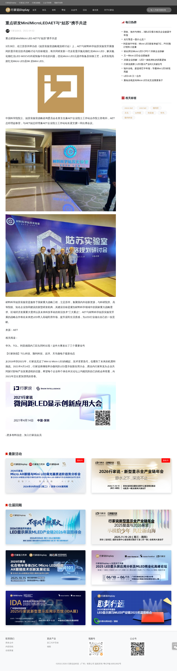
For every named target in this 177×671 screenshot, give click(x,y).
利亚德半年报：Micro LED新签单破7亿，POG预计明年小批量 (147, 45)
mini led (142, 108)
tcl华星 (138, 113)
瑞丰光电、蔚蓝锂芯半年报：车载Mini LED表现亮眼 (147, 70)
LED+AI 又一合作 (132, 76)
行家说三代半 (24, 3)
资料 (54, 10)
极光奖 (95, 10)
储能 (49, 646)
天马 (126, 113)
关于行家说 (109, 10)
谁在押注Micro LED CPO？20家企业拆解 (144, 51)
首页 (34, 10)
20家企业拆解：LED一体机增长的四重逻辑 (145, 60)
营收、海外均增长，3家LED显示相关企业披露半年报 (147, 33)
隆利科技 (128, 118)
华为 (162, 113)
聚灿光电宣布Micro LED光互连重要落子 (143, 80)
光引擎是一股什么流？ (135, 39)
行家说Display (11, 3)
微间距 (156, 108)
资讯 (44, 10)
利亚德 (151, 113)
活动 (85, 10)
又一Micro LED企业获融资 (137, 55)
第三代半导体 (53, 643)
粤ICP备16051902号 (112, 664)
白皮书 (74, 10)
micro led (129, 108)
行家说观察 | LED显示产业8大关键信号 (143, 64)
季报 (63, 10)
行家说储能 (36, 3)
